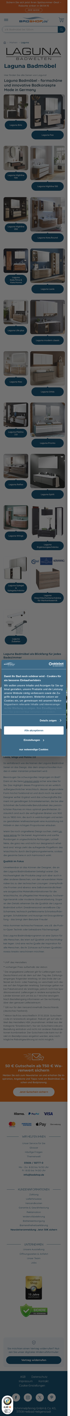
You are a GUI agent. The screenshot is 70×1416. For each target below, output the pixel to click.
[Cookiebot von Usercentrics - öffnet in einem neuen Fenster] (49, 664)
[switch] (7, 1411)
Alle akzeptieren (33, 730)
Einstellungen (32, 740)
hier (26, 711)
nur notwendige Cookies (33, 749)
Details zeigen (48, 720)
